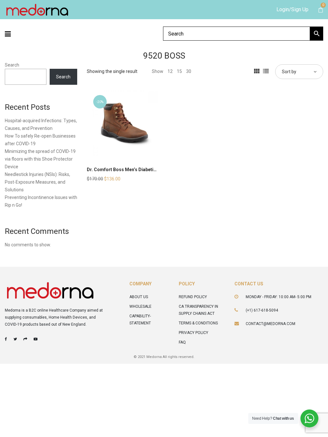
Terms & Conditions (198, 323)
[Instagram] (25, 339)
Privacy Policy (193, 332)
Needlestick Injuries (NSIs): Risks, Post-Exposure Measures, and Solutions (37, 182)
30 (188, 71)
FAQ (182, 342)
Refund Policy (193, 297)
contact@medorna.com (270, 324)
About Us (138, 297)
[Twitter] (15, 339)
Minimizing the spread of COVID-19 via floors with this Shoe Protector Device (40, 159)
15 (179, 71)
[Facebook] (6, 339)
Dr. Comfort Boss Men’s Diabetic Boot (127, 169)
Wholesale (140, 306)
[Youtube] (35, 339)
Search (12, 65)
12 (170, 71)
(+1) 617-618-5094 (262, 310)
